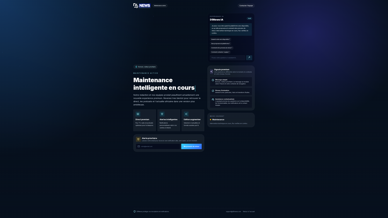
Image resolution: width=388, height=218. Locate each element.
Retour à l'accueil (249, 211)
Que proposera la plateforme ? (220, 44)
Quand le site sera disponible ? (220, 40)
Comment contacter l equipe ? (220, 52)
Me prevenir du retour (191, 146)
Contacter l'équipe (246, 5)
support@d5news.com (233, 211)
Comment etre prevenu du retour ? (221, 48)
